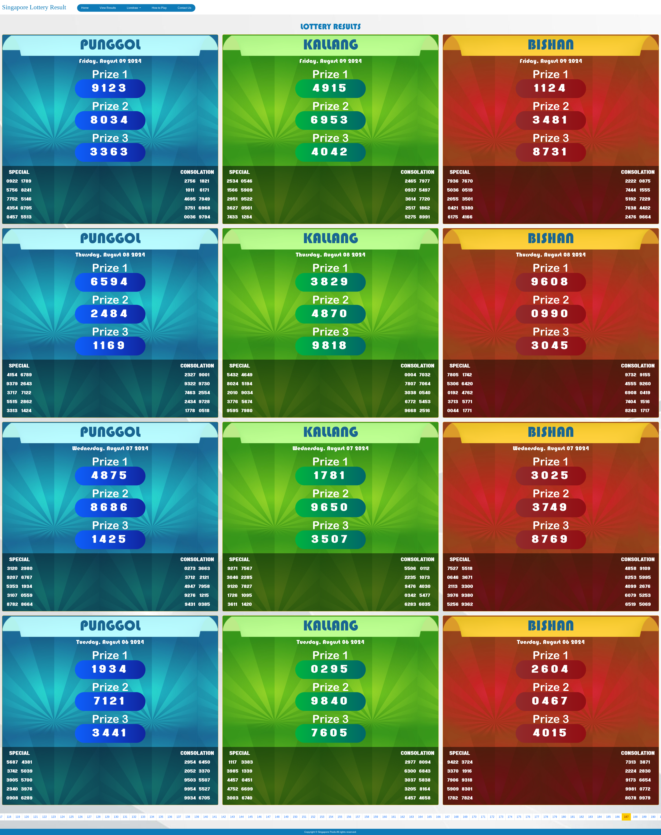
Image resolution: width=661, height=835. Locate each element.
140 (205, 816)
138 (187, 816)
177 (536, 816)
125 (71, 816)
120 (26, 816)
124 (62, 816)
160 (384, 816)
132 (134, 816)
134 (152, 816)
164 (420, 816)
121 (35, 816)
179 (554, 816)
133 (143, 816)
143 (232, 816)
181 (572, 816)
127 (89, 816)
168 (456, 816)
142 (223, 816)
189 (644, 816)
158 (366, 816)
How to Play (159, 7)
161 (393, 816)
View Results (108, 7)
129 (107, 816)
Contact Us (184, 7)
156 (349, 816)
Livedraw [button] (133, 7)
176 (528, 816)
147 (268, 816)
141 (214, 816)
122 (44, 816)
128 (98, 816)
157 (357, 816)
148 (277, 816)
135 (161, 816)
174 (510, 816)
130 (116, 816)
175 (519, 816)
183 (590, 816)
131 (125, 816)
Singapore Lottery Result (34, 7)
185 (608, 816)
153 (322, 816)
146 (259, 816)
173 (501, 816)
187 (626, 816)
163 (411, 816)
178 (545, 816)
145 (250, 816)
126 (80, 816)
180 (563, 816)
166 (438, 816)
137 (178, 816)
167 (447, 816)
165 (429, 816)
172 (492, 816)
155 (340, 816)
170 (474, 816)
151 (304, 816)
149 (286, 816)
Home (85, 7)
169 (465, 816)
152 (313, 816)
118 (9, 816)
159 (375, 816)
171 (483, 816)
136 (169, 816)
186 (617, 816)
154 (331, 816)
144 (241, 816)
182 (581, 816)
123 (53, 816)
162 (402, 816)
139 (196, 816)
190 (653, 816)
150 (295, 816)
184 (599, 816)
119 (17, 816)
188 (635, 816)
